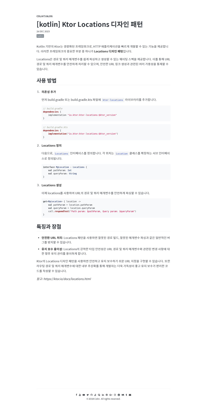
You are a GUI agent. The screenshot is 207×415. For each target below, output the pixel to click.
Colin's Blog (45, 16)
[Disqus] (103, 338)
